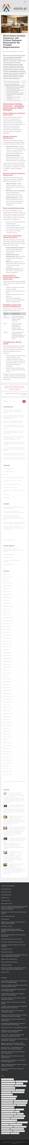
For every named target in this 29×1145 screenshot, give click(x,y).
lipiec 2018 (7, 734)
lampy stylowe (20, 1113)
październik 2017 (9, 760)
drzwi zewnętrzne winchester (8, 1107)
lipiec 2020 (7, 705)
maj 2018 (7, 739)
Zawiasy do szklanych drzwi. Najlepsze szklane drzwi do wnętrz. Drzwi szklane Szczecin (14, 985)
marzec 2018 (8, 745)
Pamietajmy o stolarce (6, 926)
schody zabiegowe (6, 1129)
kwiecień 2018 (8, 742)
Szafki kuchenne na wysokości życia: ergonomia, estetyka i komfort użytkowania (12, 994)
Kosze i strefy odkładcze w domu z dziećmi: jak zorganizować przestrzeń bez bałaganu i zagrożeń (14, 449)
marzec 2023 (8, 638)
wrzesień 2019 (8, 725)
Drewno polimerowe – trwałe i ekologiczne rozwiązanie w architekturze (16, 865)
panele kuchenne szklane (19, 1116)
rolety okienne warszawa (22, 1122)
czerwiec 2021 (8, 673)
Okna (6, 474)
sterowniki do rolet (6, 1133)
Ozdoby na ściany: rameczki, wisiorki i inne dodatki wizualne (13, 1002)
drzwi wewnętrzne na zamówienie (9, 1105)
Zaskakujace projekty (8, 554)
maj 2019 (7, 728)
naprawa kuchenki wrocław (7, 1116)
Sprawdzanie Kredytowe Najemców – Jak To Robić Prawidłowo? (13, 945)
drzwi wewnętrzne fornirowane (20, 1100)
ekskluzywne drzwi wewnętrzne (8, 1109)
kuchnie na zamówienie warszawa (9, 1113)
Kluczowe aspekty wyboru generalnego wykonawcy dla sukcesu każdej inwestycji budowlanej (14, 955)
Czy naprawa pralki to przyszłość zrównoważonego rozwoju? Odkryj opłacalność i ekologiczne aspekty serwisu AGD (13, 517)
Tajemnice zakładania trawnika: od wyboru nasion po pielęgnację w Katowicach (14, 1065)
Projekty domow (5, 897)
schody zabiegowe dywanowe (17, 1129)
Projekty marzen (5, 972)
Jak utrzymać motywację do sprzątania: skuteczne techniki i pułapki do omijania (12, 421)
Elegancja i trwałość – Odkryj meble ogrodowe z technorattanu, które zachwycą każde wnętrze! (13, 528)
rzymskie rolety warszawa (7, 1126)
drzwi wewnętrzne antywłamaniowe (9, 1096)
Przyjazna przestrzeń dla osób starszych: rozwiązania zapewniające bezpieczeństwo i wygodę (14, 1015)
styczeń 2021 (8, 687)
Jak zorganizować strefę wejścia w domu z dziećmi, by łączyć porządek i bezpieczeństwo (14, 454)
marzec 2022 (8, 647)
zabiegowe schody (15, 1133)
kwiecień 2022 (8, 644)
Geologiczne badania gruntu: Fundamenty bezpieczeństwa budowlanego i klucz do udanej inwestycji (12, 930)
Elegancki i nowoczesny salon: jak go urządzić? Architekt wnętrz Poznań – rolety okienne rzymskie (13, 1043)
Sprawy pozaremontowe (11, 487)
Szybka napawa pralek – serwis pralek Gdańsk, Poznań (14, 1027)
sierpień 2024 (8, 609)
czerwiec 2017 (8, 768)
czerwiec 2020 (8, 707)
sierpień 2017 (8, 766)
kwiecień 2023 (8, 635)
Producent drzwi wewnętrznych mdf (9, 1120)
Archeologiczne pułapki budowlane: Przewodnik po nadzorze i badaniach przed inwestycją (13, 1024)
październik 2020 (9, 696)
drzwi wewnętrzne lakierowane (20, 1103)
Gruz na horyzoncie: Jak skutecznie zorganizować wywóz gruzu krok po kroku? (13, 512)
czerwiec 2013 (8, 774)
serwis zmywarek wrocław (18, 1131)
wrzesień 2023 (8, 620)
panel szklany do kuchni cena (17, 1118)
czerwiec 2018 (8, 737)
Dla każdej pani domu (6, 889)
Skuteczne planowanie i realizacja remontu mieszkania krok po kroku (17, 827)
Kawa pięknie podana (6, 892)
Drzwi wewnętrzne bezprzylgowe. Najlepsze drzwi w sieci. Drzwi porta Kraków (13, 990)
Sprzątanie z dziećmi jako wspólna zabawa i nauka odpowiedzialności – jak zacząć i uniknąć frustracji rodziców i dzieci (13, 438)
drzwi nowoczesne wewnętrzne (8, 1090)
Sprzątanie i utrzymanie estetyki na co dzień (13, 491)
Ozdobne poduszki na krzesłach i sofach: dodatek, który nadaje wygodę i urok (13, 1060)
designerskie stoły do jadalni (8, 1085)
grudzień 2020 (8, 690)
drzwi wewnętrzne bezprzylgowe (8, 1098)
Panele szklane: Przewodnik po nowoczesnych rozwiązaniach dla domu (12, 1011)
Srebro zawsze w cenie (6, 903)
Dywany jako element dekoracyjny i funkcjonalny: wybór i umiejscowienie (13, 1052)
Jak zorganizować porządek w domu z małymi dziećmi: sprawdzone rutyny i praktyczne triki (14, 458)
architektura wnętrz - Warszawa (8, 1081)
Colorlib (17, 1142)
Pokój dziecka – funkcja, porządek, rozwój (12, 480)
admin (15, 51)
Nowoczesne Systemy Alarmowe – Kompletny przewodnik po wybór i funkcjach (14, 85)
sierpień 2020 (8, 702)
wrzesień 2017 (8, 763)
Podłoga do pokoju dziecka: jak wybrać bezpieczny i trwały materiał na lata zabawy (16, 817)
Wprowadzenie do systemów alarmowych (15, 87)
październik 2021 (9, 661)
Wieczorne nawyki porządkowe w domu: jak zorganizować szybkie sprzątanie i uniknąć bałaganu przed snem (13, 417)
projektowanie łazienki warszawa (8, 1122)
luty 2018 (7, 748)
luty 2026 (7, 588)
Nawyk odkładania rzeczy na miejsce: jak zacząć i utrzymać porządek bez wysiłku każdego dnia (13, 432)
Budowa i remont (9, 468)
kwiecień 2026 (8, 583)
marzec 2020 (8, 716)
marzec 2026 (8, 586)
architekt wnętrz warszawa (21, 1081)
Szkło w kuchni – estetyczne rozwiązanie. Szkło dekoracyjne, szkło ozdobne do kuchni (12, 1035)
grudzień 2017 (8, 754)
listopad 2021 (8, 658)
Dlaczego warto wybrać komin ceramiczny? (11, 939)
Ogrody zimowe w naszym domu (9, 959)
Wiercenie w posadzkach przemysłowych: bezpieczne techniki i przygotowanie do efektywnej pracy (14, 968)
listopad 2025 (8, 594)
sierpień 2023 (8, 623)
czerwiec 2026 (8, 577)
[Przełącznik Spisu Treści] (22, 82)
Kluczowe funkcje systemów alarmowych (15, 90)
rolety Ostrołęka (5, 1124)
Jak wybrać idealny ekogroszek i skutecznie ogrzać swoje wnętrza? (13, 935)
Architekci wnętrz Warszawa (7, 1079)
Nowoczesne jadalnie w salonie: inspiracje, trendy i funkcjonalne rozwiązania (13, 998)
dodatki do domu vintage (20, 1085)
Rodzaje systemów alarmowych (13, 88)
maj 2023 (7, 632)
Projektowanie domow (6, 949)
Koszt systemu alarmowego (12, 91)
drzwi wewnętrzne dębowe (7, 1100)
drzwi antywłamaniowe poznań (8, 1087)
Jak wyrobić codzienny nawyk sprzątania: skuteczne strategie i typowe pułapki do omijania (13, 411)
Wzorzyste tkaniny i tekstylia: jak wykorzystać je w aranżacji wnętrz (13, 1019)
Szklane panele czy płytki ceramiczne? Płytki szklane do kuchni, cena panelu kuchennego (14, 981)
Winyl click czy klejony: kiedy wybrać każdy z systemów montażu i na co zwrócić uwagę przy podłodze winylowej (13, 795)
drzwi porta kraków (20, 1090)
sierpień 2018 (8, 731)
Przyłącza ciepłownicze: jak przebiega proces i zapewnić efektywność (15, 853)
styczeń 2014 (8, 771)
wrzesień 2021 (8, 664)
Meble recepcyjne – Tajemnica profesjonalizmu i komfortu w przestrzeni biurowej (13, 550)
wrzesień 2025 (8, 597)
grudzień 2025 (8, 591)
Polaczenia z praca (5, 900)
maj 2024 (7, 615)
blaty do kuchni (19, 1083)
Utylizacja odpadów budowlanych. (9, 962)
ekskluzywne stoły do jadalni (8, 1111)
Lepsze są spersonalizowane (8, 916)
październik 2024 (9, 606)
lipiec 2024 (7, 612)
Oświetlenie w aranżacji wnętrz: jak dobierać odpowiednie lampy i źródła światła (11, 1031)
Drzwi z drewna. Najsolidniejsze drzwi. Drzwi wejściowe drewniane (14, 507)
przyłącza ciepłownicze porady (12, 484)
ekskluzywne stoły (19, 1109)
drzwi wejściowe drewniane (18, 1092)
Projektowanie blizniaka (6, 952)
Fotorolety (17, 1111)
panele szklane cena (6, 1118)
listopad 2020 (8, 693)
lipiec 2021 (7, 670)
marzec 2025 (8, 603)
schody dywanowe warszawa (20, 1126)
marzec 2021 (8, 681)
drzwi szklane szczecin (6, 1092)
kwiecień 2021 (8, 678)
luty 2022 (7, 649)
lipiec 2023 (7, 626)
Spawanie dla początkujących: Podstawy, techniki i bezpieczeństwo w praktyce (13, 922)
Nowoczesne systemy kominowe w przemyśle (12, 561)
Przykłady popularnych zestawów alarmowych (13, 98)
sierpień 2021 (8, 667)
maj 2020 (7, 710)
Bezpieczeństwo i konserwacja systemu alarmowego (15, 95)
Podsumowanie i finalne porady (13, 99)
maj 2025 (7, 600)
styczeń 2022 (8, 652)
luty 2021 (7, 684)
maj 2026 (7, 580)
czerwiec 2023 (8, 629)
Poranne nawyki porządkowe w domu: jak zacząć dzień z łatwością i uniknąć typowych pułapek (14, 427)
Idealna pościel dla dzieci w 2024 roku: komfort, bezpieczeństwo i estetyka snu (13, 807)
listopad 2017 (8, 757)
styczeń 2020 (8, 722)
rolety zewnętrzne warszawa (16, 1124)
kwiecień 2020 (8, 713)
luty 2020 (7, 719)
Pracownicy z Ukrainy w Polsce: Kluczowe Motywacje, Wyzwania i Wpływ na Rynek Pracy (14, 1007)
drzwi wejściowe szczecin (7, 1094)
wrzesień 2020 (8, 699)
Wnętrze (21, 51)
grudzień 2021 (8, 655)
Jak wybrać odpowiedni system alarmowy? (15, 92)
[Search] (24, 401)
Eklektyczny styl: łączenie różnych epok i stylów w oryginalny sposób (13, 1056)
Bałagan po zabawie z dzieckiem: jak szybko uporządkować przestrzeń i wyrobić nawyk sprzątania (14, 443)
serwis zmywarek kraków (7, 1131)
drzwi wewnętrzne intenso (7, 1103)
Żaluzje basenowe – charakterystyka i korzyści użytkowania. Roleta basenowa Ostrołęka (14, 523)
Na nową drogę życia (8, 564)
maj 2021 (7, 676)
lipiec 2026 (7, 574)
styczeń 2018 (8, 751)
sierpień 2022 (8, 641)
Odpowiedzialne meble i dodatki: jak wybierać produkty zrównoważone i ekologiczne (14, 1039)
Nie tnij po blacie (5, 919)
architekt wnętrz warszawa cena (8, 1083)
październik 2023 (9, 617)
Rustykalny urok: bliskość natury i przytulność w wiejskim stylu (12, 1069)
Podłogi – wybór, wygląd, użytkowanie (14, 477)
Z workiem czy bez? (8, 557)
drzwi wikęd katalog (21, 1105)
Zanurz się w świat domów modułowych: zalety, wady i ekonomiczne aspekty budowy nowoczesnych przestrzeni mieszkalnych (14, 908)
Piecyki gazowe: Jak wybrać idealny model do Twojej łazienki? (13, 912)
